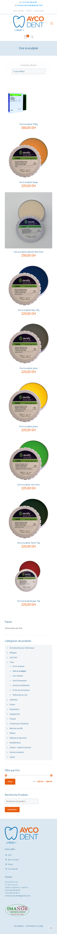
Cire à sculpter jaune (28, 426)
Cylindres (13, 700)
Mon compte (18, 11)
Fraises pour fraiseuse (19, 724)
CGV (10, 855)
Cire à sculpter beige (28, 182)
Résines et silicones (18, 738)
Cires (12, 662)
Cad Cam (13, 657)
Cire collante (18, 676)
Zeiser (12, 757)
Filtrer (10, 782)
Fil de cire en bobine (21, 690)
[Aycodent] (28, 23)
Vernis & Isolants (17, 752)
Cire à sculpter (19, 671)
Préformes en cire (20, 695)
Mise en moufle (16, 728)
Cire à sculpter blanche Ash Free (28, 252)
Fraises (13, 719)
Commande (39, 11)
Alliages (13, 653)
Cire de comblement (21, 685)
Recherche (12, 809)
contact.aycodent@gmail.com (30, 5)
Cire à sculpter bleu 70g (28, 310)
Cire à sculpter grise (28, 368)
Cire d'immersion (20, 681)
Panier (29, 11)
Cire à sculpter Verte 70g (28, 543)
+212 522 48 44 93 (29, 2)
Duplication (14, 709)
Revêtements (15, 743)
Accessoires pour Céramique (22, 648)
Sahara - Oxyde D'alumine (20, 747)
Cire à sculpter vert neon (28, 485)
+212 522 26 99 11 (12, 893)
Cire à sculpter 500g (28, 124)
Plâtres (12, 733)
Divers (12, 704)
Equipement (15, 714)
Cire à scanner (18, 666)
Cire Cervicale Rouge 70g (28, 601)
